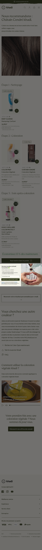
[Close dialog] (41, 264)
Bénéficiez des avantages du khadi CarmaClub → (10, 279)
